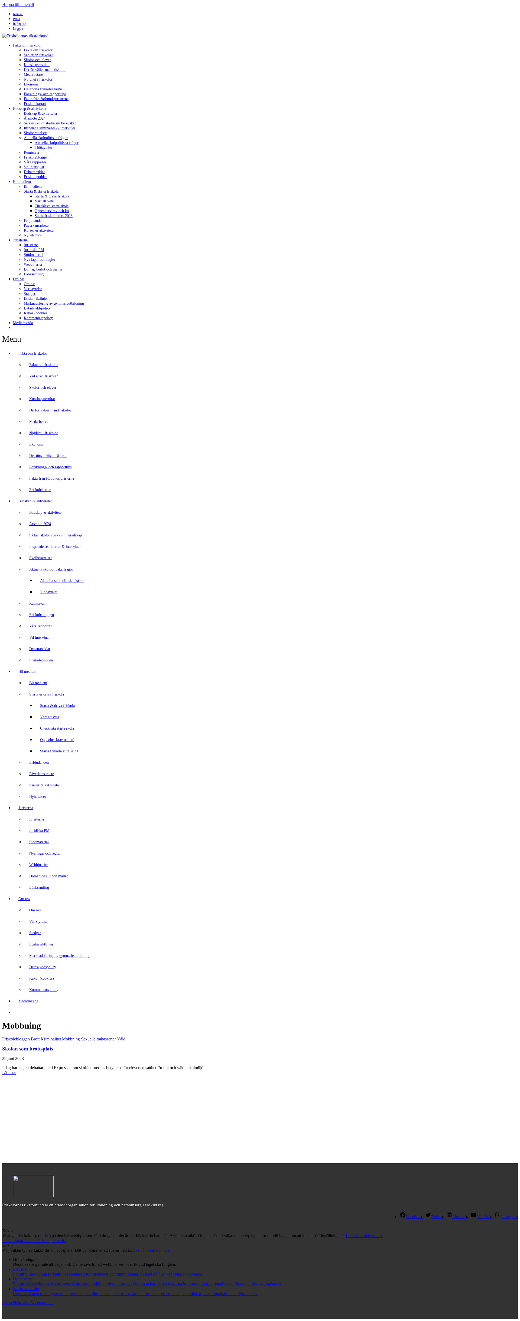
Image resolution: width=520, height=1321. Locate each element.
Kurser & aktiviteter (39, 230)
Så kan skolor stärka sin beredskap (50, 123)
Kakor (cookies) (36, 313)
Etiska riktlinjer (36, 299)
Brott (35, 1039)
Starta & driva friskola (41, 191)
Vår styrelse (33, 289)
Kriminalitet (51, 1039)
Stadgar (29, 294)
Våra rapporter (35, 162)
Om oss (18, 279)
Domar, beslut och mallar (43, 269)
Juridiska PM (34, 250)
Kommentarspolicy (38, 318)
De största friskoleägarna (43, 89)
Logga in (18, 29)
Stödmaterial (33, 255)
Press (16, 19)
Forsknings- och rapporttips (45, 94)
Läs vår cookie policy (364, 1235)
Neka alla (32, 1240)
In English (19, 24)
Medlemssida (23, 323)
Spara (7, 1302)
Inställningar (13, 1240)
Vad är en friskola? (38, 55)
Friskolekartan (35, 104)
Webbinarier (33, 264)
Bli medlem (22, 182)
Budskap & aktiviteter (30, 109)
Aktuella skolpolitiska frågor (46, 138)
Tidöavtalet (43, 148)
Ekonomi (31, 84)
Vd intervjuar (34, 167)
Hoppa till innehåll (18, 4)
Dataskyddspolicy (37, 308)
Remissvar (32, 152)
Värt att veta (44, 201)
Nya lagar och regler (39, 260)
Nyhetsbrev (32, 235)
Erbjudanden (33, 221)
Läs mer (9, 1072)
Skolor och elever (37, 60)
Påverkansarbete (36, 225)
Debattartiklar (34, 172)
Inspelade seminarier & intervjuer (49, 128)
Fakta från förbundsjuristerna (46, 99)
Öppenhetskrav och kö (52, 211)
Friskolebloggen (36, 157)
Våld (121, 1039)
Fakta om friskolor (27, 45)
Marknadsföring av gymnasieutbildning (54, 303)
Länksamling (34, 274)
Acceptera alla (53, 1240)
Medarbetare (33, 75)
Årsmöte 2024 (35, 118)
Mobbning (71, 1039)
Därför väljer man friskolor (45, 70)
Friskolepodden (35, 177)
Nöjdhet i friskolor (38, 79)
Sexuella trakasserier (98, 1039)
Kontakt (18, 14)
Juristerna (20, 240)
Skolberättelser (35, 133)
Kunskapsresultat (37, 65)
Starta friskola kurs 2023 (54, 216)
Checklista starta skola (52, 206)
